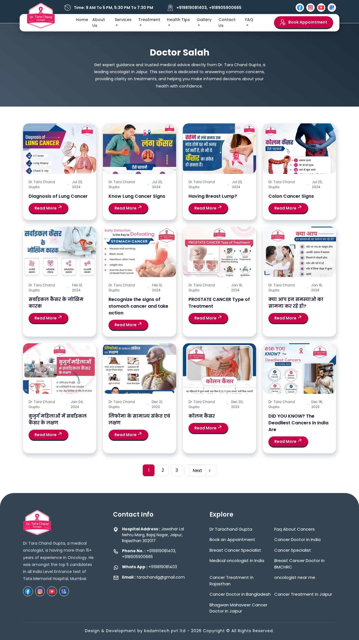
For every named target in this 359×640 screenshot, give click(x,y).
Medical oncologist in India (237, 560)
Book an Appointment (232, 539)
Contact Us (227, 22)
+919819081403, (192, 7)
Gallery (204, 19)
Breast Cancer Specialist (235, 550)
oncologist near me (294, 577)
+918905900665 (225, 7)
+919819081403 (162, 567)
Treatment (149, 19)
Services (123, 19)
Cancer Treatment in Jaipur (303, 594)
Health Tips (178, 19)
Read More (45, 208)
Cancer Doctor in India (297, 539)
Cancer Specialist (292, 550)
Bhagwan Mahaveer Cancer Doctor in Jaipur (238, 608)
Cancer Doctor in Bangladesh (240, 594)
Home (82, 19)
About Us (98, 22)
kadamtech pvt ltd (165, 631)
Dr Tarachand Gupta (231, 529)
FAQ (249, 19)
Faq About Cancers (294, 529)
